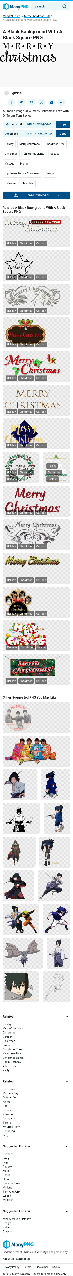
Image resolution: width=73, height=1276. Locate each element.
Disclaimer (42, 1267)
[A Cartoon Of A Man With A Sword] (54, 885)
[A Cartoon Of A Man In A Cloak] (19, 851)
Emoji (6, 1158)
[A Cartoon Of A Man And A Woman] (20, 919)
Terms (27, 1267)
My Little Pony (11, 1126)
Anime (6, 1101)
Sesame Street (12, 1183)
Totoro (7, 1122)
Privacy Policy (11, 1267)
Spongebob (9, 1118)
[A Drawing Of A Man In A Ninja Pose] (57, 986)
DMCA (56, 1267)
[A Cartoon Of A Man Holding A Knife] (57, 818)
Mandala (28, 183)
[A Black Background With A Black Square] (36, 265)
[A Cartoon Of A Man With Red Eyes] (20, 986)
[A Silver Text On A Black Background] (36, 533)
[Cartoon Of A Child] (55, 851)
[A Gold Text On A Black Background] (36, 398)
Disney (24, 163)
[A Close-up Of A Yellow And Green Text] (36, 560)
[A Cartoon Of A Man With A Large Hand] (22, 952)
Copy (63, 124)
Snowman (9, 1089)
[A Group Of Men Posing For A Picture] (36, 717)
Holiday (9, 143)
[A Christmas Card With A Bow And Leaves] (36, 332)
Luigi (5, 1162)
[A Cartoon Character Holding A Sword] (18, 885)
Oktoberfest (10, 1097)
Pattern (7, 1227)
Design (50, 173)
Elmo (6, 1179)
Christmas (11, 153)
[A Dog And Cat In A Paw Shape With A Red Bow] (36, 601)
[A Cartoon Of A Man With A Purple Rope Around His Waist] (58, 952)
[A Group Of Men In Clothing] (36, 750)
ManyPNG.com (11, 16)
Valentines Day (12, 1053)
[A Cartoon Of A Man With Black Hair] (20, 784)
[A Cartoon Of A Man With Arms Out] (21, 818)
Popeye (7, 1166)
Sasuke (54, 153)
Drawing (8, 1231)
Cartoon (41, 243)
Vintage (9, 163)
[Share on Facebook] (11, 102)
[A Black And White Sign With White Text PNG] (36, 224)
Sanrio (6, 1175)
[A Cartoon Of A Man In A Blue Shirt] (56, 784)
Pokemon (8, 1114)
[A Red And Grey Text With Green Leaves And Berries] (36, 364)
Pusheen (8, 1154)
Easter (7, 1045)
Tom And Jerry (11, 1191)
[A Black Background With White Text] (36, 295)
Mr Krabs (8, 1200)
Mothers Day (10, 1093)
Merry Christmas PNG (37, 16)
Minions (7, 1187)
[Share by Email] (51, 102)
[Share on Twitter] (21, 102)
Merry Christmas (29, 143)
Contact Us (23, 1258)
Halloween (11, 183)
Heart (6, 1105)
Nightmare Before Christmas (22, 173)
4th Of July (9, 1066)
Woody (7, 1195)
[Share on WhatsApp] (41, 102)
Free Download (37, 195)
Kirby (6, 1135)
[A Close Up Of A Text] (36, 500)
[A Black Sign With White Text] (57, 467)
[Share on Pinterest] (31, 102)
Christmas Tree (55, 143)
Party (6, 1070)
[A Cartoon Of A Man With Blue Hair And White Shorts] (57, 919)
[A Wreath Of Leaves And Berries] (21, 467)
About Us (8, 1258)
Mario (6, 1170)
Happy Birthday (12, 1061)
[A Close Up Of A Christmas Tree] (36, 665)
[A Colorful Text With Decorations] (36, 635)
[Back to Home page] (15, 6)
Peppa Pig (9, 1131)
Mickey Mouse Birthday (17, 1218)
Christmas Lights (34, 153)
